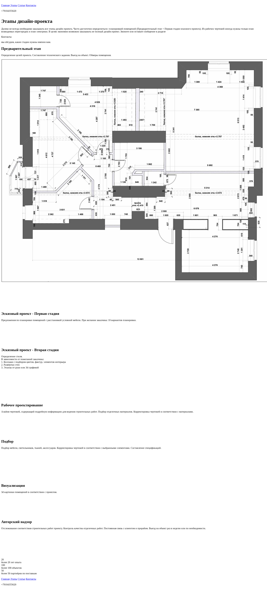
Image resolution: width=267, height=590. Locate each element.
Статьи (21, 5)
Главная (5, 5)
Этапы (13, 5)
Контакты (31, 5)
